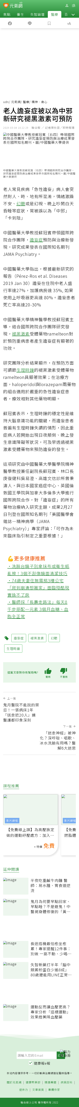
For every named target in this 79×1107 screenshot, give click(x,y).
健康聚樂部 (33, 1082)
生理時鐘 (25, 370)
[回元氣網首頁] (16, 5)
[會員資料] (66, 5)
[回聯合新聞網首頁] (6, 6)
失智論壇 (37, 14)
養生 (20, 14)
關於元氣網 (14, 1082)
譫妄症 (36, 240)
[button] (73, 14)
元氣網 (16, 102)
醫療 (54, 14)
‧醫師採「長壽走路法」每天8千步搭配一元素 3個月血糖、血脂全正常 (37, 609)
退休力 (23, 1089)
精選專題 (50, 1082)
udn (6, 102)
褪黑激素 (21, 334)
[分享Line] (30, 23)
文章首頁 (38, 1089)
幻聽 (20, 203)
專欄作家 (54, 1089)
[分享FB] (10, 23)
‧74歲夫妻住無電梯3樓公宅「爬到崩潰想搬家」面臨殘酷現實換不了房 (38, 587)
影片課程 (12, 821)
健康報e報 (42, 1063)
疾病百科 (66, 1082)
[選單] (73, 5)
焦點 (7, 14)
